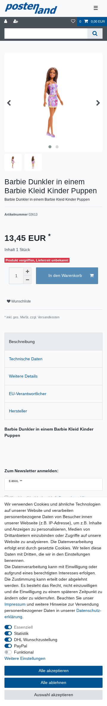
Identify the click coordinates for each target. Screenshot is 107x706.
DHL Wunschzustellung (35, 639)
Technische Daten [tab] (26, 358)
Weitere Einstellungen (24, 658)
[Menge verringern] (27, 280)
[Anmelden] (6, 21)
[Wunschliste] (73, 21)
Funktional (24, 652)
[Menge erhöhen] (27, 271)
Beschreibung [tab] (22, 341)
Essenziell (23, 627)
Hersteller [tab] (18, 411)
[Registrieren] (16, 21)
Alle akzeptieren (54, 670)
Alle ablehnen (53, 682)
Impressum (15, 604)
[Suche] (95, 33)
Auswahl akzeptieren (53, 694)
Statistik (21, 633)
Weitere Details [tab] (23, 376)
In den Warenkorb (65, 275)
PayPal (20, 645)
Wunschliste (20, 301)
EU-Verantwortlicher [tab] (27, 393)
